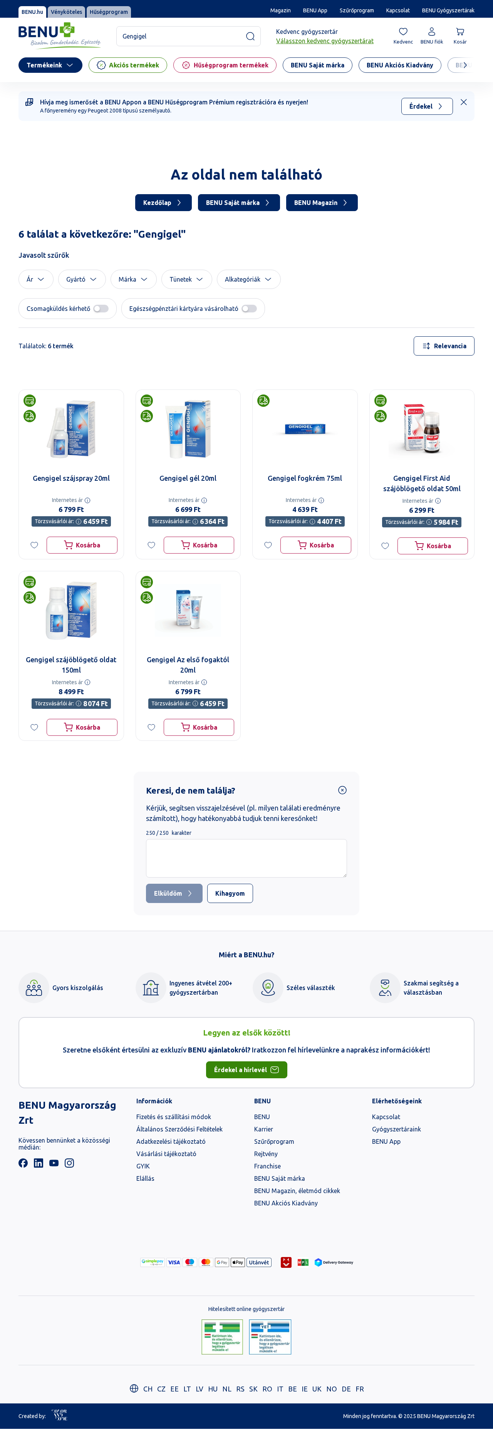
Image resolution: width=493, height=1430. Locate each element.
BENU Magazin (315, 202)
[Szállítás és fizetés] (152, 1262)
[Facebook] (23, 1165)
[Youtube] (54, 1165)
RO (267, 1389)
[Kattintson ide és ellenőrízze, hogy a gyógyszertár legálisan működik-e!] (222, 1337)
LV (199, 1389)
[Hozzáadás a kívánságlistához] (34, 545)
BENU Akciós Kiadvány (286, 1203)
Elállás (145, 1178)
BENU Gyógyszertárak (448, 10)
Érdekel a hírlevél (240, 1069)
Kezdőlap (157, 202)
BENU (262, 1116)
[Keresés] (250, 36)
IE (305, 1389)
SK (253, 1389)
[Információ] (87, 500)
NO (331, 1389)
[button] (36, 279)
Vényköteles (66, 12)
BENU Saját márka (233, 202)
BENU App (315, 10)
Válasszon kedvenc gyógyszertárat (325, 40)
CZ (161, 1389)
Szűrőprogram (357, 10)
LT (187, 1389)
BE (292, 1389)
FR (359, 1389)
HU (213, 1389)
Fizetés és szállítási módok (173, 1116)
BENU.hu (32, 12)
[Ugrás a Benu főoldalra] (59, 36)
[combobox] (444, 346)
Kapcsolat (398, 10)
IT (280, 1389)
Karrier (263, 1129)
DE (346, 1389)
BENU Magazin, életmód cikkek (297, 1190)
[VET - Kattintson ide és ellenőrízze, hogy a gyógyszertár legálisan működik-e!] (270, 1337)
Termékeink (44, 65)
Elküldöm (168, 893)
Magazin (280, 10)
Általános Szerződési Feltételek (179, 1129)
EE (174, 1389)
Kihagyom (230, 893)
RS (240, 1389)
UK (317, 1389)
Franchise (267, 1166)
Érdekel (421, 106)
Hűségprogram (109, 12)
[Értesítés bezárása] (463, 102)
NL (226, 1389)
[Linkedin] (38, 1165)
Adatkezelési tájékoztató (171, 1141)
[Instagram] (69, 1165)
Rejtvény (266, 1153)
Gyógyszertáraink (396, 1129)
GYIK (143, 1166)
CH (148, 1389)
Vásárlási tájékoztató (166, 1153)
